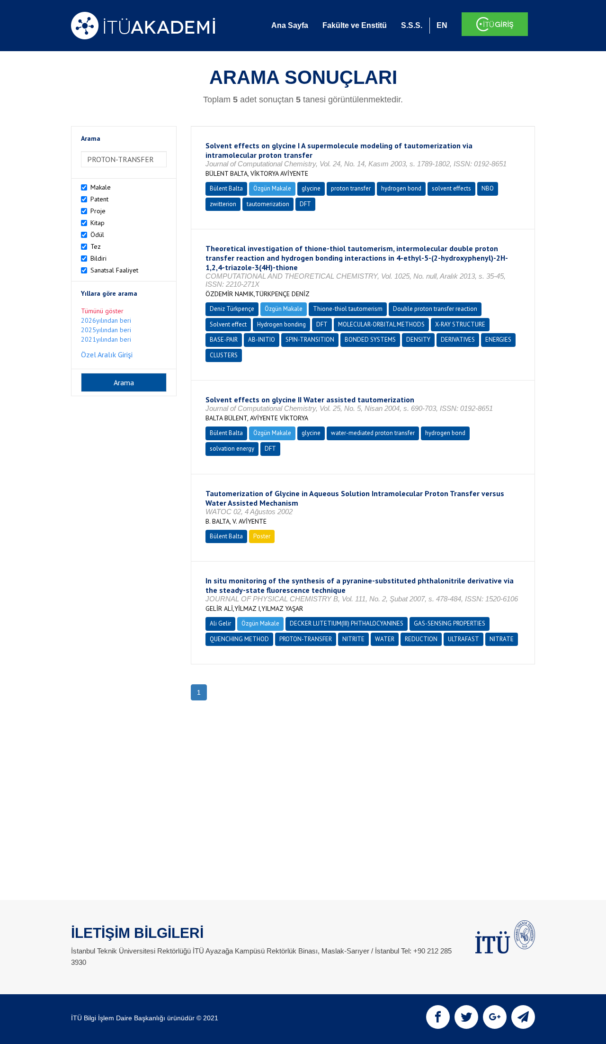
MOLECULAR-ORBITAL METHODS (381, 324)
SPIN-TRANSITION (309, 340)
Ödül (97, 234)
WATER (384, 639)
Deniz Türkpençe (232, 309)
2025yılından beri (106, 330)
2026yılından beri (106, 320)
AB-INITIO (261, 340)
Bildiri (98, 258)
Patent (99, 199)
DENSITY (418, 340)
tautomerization (268, 204)
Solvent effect (228, 324)
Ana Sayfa (289, 25)
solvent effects (451, 188)
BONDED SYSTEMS (370, 340)
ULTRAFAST (463, 639)
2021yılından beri (106, 339)
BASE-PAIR (224, 340)
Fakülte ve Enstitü (354, 25)
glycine (311, 188)
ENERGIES (498, 340)
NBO (487, 188)
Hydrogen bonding (281, 324)
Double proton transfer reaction (435, 309)
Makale (100, 187)
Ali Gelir (220, 623)
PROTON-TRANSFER (305, 639)
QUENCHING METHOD (239, 639)
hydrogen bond (401, 188)
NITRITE (353, 639)
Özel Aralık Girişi (107, 354)
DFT (305, 204)
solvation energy (232, 449)
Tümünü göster (102, 311)
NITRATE (502, 639)
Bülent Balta (226, 188)
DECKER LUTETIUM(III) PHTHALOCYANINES (346, 623)
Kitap (97, 222)
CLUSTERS (224, 355)
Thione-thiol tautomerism (348, 309)
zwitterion (223, 204)
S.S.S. (411, 25)
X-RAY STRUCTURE (460, 324)
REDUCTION (421, 639)
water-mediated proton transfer (373, 433)
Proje (98, 211)
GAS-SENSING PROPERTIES (449, 623)
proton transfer (351, 188)
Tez (95, 246)
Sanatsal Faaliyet (114, 270)
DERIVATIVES (458, 340)
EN (442, 25)
